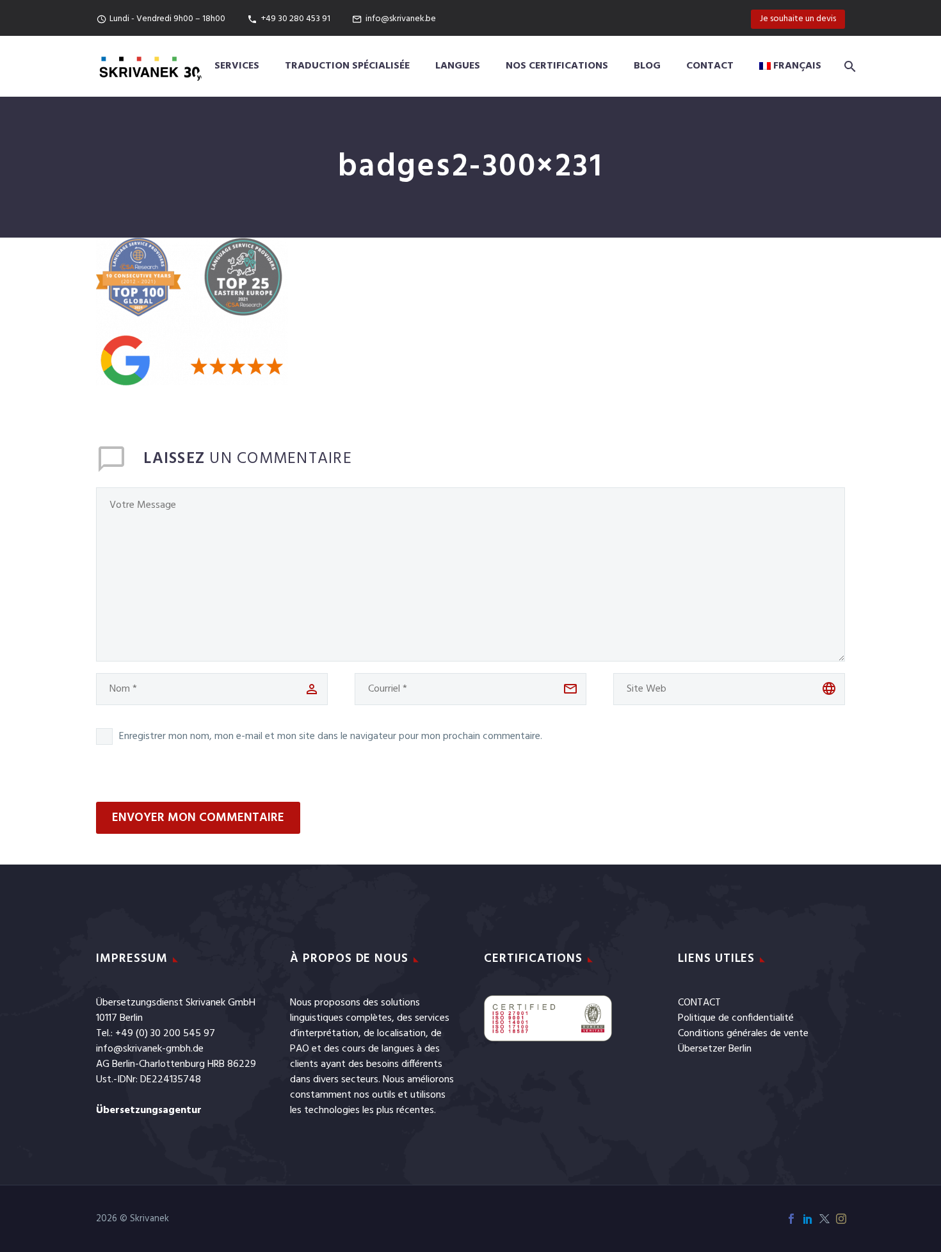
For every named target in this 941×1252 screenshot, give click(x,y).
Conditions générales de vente (743, 1033)
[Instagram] (841, 1219)
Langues (457, 66)
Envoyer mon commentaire (198, 817)
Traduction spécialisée (347, 66)
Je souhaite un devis (798, 19)
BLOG (647, 66)
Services (236, 66)
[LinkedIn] (808, 1219)
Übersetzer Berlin (715, 1049)
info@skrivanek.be (401, 19)
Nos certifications (557, 66)
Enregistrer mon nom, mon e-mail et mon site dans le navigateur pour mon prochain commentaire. (330, 736)
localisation (401, 1033)
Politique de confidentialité (736, 1018)
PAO (299, 1049)
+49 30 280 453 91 (295, 19)
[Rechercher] (847, 66)
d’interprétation (324, 1033)
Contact (710, 66)
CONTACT (699, 1003)
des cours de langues (369, 1049)
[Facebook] (791, 1219)
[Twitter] (824, 1219)
